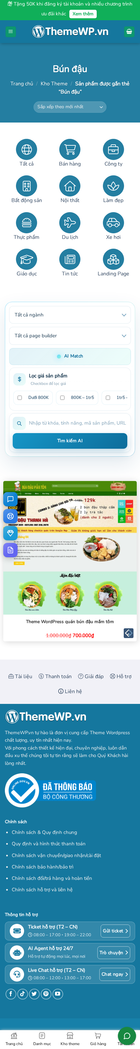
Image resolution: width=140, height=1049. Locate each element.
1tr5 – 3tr (126, 398)
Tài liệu (23, 676)
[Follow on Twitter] (34, 994)
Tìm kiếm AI (70, 441)
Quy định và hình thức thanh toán (49, 843)
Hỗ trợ (123, 676)
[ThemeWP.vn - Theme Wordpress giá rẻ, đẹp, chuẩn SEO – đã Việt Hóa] (70, 31)
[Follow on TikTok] (22, 994)
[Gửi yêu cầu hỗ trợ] (10, 516)
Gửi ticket (113, 931)
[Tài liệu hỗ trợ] (10, 550)
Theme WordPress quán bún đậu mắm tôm (70, 622)
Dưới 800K (38, 398)
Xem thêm (83, 14)
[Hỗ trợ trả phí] (10, 533)
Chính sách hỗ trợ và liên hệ (42, 889)
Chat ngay (112, 974)
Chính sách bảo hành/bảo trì (42, 867)
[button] (11, 31)
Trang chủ (21, 83)
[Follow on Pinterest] (46, 994)
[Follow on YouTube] (57, 994)
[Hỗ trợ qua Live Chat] (10, 499)
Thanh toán (58, 676)
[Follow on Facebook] (11, 994)
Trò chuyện (111, 953)
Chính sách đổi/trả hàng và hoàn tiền (52, 878)
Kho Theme (54, 83)
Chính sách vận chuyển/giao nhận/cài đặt (56, 855)
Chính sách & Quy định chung (44, 832)
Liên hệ (72, 691)
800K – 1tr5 (82, 398)
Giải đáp (93, 676)
